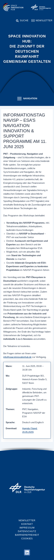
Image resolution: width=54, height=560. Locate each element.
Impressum (27, 528)
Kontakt (27, 524)
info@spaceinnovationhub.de (17, 357)
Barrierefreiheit (27, 535)
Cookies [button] (27, 538)
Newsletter (44, 20)
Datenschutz (27, 531)
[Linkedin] (27, 552)
